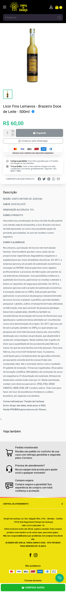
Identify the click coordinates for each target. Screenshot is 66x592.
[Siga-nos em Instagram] (35, 555)
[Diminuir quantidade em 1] (12, 134)
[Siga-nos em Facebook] (30, 555)
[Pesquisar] (59, 17)
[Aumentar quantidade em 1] (12, 131)
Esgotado (41, 132)
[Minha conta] (51, 7)
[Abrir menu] (4, 7)
